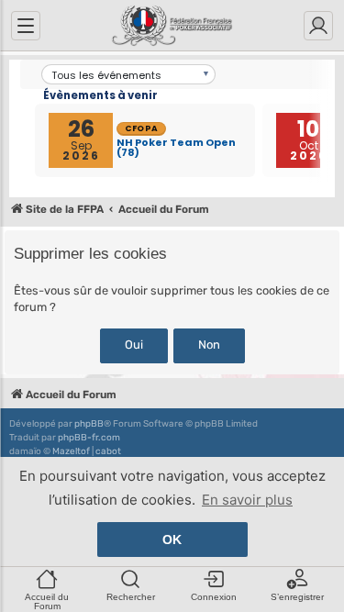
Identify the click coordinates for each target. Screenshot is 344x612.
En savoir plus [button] (247, 499)
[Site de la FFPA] (172, 26)
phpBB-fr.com (89, 437)
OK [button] (172, 539)
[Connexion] (318, 25)
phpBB (89, 423)
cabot (108, 451)
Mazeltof (71, 451)
